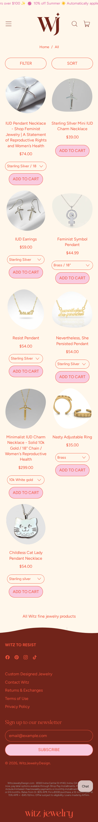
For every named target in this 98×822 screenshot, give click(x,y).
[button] (74, 23)
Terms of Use (16, 698)
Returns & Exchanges (24, 690)
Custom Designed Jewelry (28, 674)
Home (44, 47)
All (57, 47)
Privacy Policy (17, 706)
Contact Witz (17, 682)
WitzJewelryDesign (34, 763)
